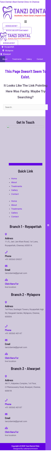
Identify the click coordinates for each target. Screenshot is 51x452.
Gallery (29, 59)
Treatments (17, 59)
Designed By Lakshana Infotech (25, 449)
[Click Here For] (6, 279)
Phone (8, 330)
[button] (25, 21)
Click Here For (12, 283)
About (4, 59)
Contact (40, 59)
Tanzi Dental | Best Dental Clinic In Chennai (19, 2)
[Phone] (6, 326)
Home (14, 178)
